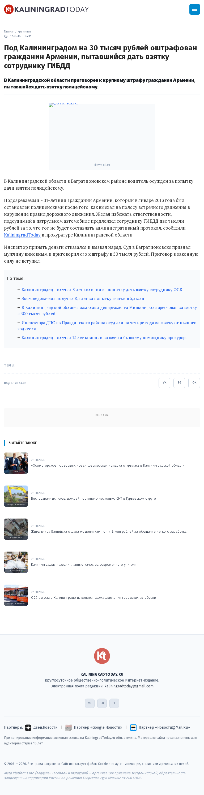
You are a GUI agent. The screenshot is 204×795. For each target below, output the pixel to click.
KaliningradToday (22, 235)
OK (194, 382)
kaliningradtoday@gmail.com (129, 686)
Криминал (24, 31)
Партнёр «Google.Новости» (98, 727)
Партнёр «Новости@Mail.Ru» (164, 727)
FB (102, 703)
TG (179, 382)
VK (164, 382)
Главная (9, 31)
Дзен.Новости (45, 727)
